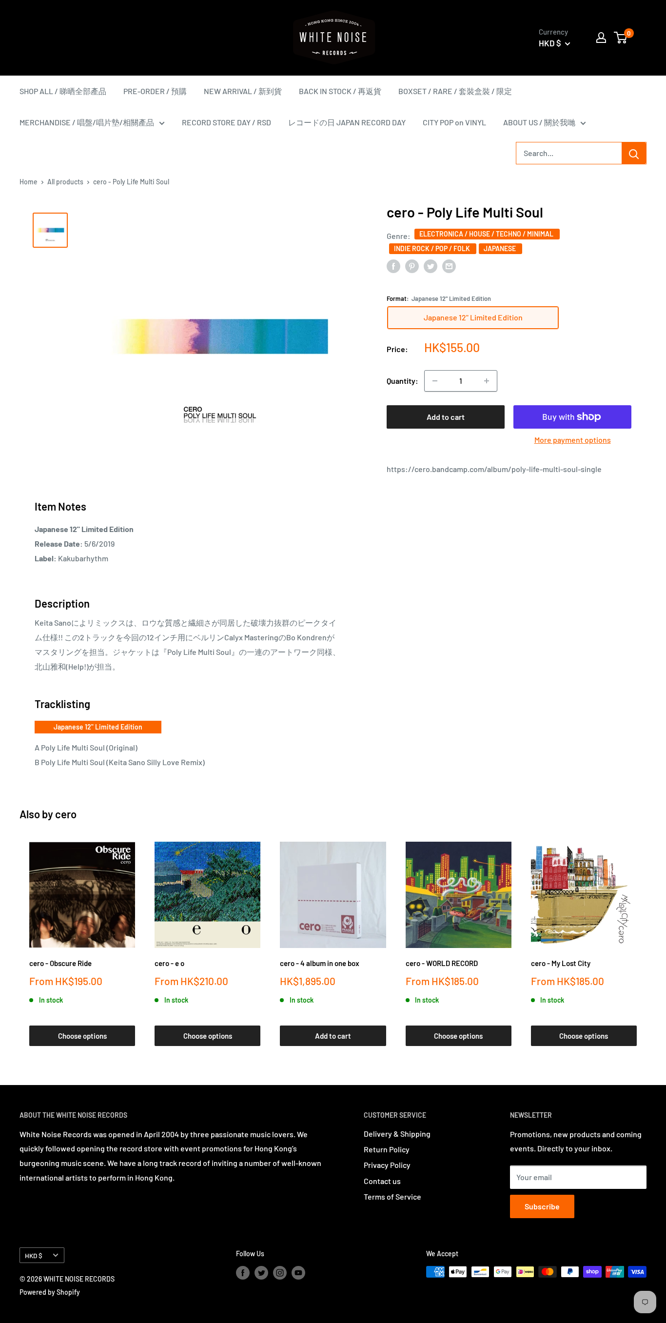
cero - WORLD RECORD (442, 963)
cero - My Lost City (560, 963)
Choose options (82, 1035)
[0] (621, 37)
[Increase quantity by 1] (486, 381)
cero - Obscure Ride (60, 963)
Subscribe (542, 1206)
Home (29, 182)
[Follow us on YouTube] (298, 1273)
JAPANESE (500, 248)
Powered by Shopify (50, 1292)
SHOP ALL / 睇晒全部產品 (63, 91)
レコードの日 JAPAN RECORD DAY (347, 122)
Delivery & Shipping (397, 1133)
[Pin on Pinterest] (412, 265)
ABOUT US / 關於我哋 (539, 122)
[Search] (634, 153)
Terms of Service (392, 1196)
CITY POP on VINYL (454, 122)
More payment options (572, 439)
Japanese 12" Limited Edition (98, 727)
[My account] (601, 37)
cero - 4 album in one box (319, 963)
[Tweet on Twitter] (430, 265)
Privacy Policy (387, 1164)
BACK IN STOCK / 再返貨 (340, 91)
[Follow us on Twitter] (261, 1273)
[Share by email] (449, 265)
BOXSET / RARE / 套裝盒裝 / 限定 (455, 91)
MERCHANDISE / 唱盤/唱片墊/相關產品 (87, 122)
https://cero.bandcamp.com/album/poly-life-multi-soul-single (494, 469)
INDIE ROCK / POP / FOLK (432, 248)
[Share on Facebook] (393, 265)
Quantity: (402, 380)
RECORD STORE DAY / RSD (226, 122)
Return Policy (387, 1149)
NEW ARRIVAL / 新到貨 (243, 91)
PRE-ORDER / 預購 (155, 91)
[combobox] (569, 153)
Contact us (382, 1180)
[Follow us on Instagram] (280, 1273)
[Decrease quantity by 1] (435, 381)
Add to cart (446, 416)
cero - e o (169, 963)
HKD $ (33, 1255)
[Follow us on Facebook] (243, 1273)
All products (65, 182)
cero (66, 814)
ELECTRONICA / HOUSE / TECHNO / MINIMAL (487, 234)
